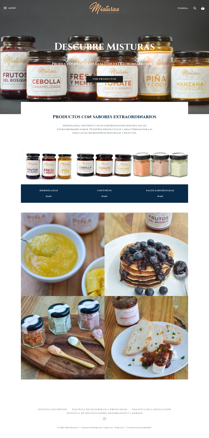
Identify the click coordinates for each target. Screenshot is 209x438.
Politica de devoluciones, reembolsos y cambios (105, 413)
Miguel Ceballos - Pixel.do (109, 427)
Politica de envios (52, 409)
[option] (104, 57)
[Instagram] (104, 419)
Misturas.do (71, 427)
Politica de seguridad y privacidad (99, 409)
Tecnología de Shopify (139, 427)
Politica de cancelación (151, 409)
